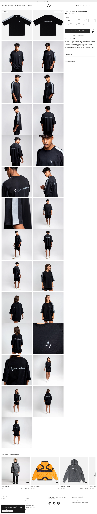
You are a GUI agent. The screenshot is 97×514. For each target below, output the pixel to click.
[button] (90, 454)
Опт (2, 503)
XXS (69, 20)
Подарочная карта (29, 505)
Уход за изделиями (29, 509)
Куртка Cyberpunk (35, 486)
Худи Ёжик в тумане (65, 486)
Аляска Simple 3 (6, 486)
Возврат (27, 503)
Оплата (27, 498)
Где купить (78, 5)
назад (5, 11)
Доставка (27, 500)
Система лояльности (30, 507)
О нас (3, 498)
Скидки (24, 5)
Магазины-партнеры (7, 500)
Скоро (30, 5)
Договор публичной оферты (79, 500)
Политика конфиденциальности (80, 502)
